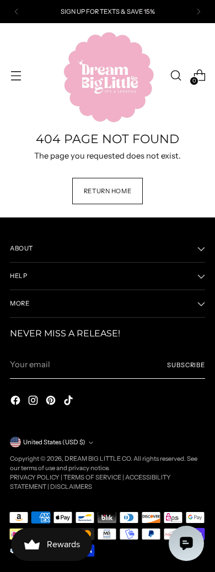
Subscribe (186, 365)
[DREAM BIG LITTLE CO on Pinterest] (51, 402)
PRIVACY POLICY (35, 477)
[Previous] (16, 11)
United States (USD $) (54, 442)
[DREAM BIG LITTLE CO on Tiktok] (69, 402)
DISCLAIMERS (71, 487)
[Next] (198, 11)
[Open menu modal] (15, 75)
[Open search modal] (175, 75)
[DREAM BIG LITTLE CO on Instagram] (34, 402)
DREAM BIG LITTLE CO (97, 458)
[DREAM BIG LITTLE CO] (107, 76)
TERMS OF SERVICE (92, 477)
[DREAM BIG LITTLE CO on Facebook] (16, 402)
